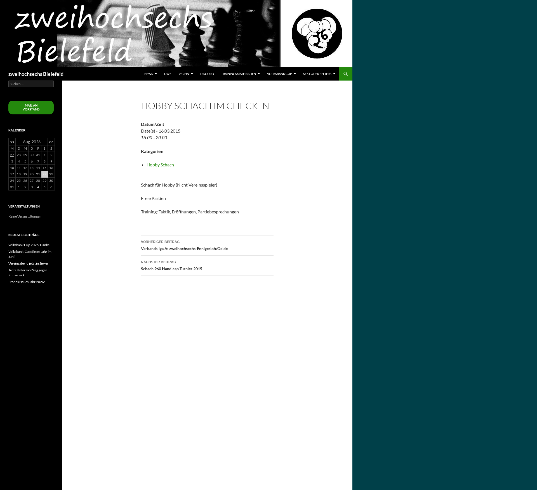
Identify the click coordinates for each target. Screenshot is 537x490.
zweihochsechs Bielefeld (35, 74)
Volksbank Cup (279, 74)
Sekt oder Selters (317, 74)
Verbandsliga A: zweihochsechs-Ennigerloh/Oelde (184, 245)
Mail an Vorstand (31, 107)
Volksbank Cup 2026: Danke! (29, 245)
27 (12, 155)
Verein (184, 74)
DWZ (167, 74)
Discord (207, 74)
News (148, 74)
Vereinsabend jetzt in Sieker (28, 263)
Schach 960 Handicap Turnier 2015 (171, 265)
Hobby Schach (160, 164)
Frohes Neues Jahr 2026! (26, 282)
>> (51, 141)
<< (12, 141)
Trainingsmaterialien (238, 74)
